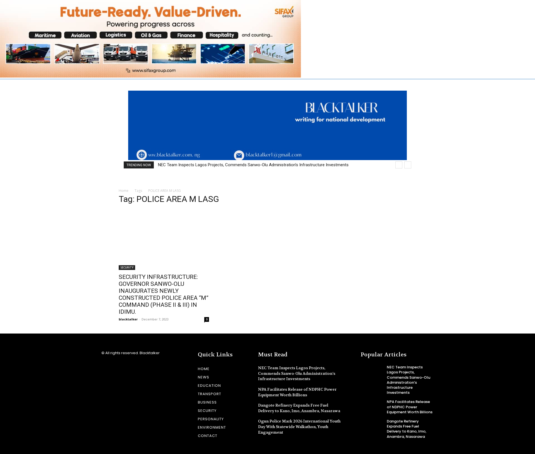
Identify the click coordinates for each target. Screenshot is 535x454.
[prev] (398, 164)
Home (123, 190)
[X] (114, 367)
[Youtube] (124, 367)
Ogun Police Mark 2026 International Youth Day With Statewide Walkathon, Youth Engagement (299, 426)
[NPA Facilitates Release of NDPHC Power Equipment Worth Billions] (372, 406)
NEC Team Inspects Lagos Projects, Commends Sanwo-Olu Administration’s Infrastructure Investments (253, 164)
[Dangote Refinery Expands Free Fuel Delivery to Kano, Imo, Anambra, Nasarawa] (372, 426)
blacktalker (128, 319)
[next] (407, 164)
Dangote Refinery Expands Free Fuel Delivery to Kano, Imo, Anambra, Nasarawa (299, 408)
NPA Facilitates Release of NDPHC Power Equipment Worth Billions (409, 406)
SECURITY (126, 267)
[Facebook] (104, 367)
